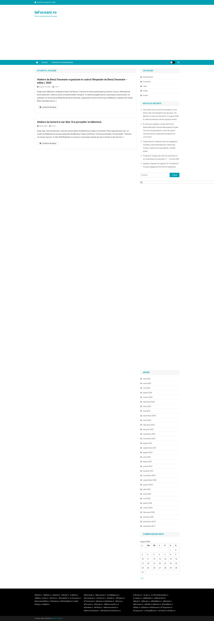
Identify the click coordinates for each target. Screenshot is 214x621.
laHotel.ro (65, 595)
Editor (56, 87)
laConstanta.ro (89, 598)
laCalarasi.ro (109, 601)
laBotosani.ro (138, 604)
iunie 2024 (147, 420)
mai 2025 (146, 411)
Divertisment (148, 77)
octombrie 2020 (149, 475)
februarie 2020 (149, 512)
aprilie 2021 (147, 462)
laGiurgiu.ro (99, 604)
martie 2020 (148, 508)
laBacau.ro (145, 601)
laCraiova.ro (101, 598)
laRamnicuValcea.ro (91, 611)
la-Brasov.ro (137, 595)
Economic (147, 82)
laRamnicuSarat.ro (111, 607)
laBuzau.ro (100, 601)
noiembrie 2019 (149, 526)
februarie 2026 (149, 402)
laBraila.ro (148, 604)
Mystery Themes (57, 618)
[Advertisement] (107, 41)
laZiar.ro (45, 598)
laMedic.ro (47, 595)
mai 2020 (146, 499)
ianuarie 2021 (148, 471)
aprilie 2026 (147, 393)
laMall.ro (38, 598)
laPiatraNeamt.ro (67, 601)
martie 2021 (148, 466)
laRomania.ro (89, 595)
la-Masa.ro (74, 595)
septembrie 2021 (149, 448)
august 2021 (148, 452)
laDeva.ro (119, 601)
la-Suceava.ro (75, 598)
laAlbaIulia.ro (148, 598)
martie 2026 (148, 397)
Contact (44, 62)
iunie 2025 (147, 406)
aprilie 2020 (147, 503)
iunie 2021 (147, 457)
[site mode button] (172, 62)
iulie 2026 (146, 379)
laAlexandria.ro (160, 598)
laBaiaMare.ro (156, 601)
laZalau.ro (171, 611)
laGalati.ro (111, 598)
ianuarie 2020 (148, 517)
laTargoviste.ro (166, 607)
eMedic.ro (38, 595)
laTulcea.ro (163, 611)
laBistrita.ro (167, 601)
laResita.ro (157, 604)
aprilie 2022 (147, 443)
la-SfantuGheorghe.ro (159, 595)
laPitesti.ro (98, 607)
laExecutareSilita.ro (42, 601)
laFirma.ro (53, 598)
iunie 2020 (147, 494)
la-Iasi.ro (147, 595)
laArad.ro (136, 601)
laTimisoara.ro (89, 601)
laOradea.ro (88, 607)
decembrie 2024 (149, 416)
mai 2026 (146, 388)
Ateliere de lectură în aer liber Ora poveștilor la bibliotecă (69, 121)
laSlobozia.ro (155, 607)
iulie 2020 (146, 489)
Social (145, 95)
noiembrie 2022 (149, 434)
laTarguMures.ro (151, 611)
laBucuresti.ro (100, 595)
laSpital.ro (56, 595)
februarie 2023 (149, 425)
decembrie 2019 (149, 522)
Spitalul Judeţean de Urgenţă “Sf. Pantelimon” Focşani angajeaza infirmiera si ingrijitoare (161, 165)
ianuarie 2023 (148, 429)
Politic (145, 91)
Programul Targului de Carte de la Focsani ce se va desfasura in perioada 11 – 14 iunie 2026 (161, 157)
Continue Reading (49, 107)
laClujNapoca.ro (113, 595)
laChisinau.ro (55, 601)
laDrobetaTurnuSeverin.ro (111, 611)
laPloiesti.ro (120, 598)
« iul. (142, 578)
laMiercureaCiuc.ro (111, 604)
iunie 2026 (147, 383)
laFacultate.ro (64, 598)
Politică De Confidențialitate (62, 62)
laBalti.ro (46, 604)
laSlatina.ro (145, 607)
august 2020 (148, 485)
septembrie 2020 (149, 480)
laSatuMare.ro (167, 604)
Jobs (145, 86)
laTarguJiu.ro (139, 611)
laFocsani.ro (46, 12)
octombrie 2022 (149, 439)
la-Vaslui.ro (138, 598)
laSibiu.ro (136, 607)
